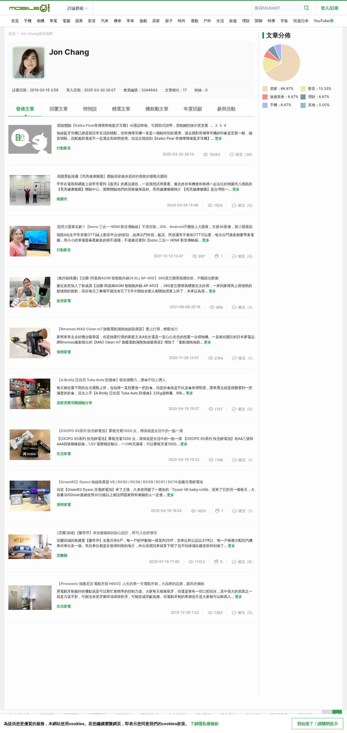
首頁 (15, 20)
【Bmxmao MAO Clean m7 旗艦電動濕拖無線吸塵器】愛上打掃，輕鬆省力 (117, 329)
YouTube (321, 20)
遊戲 (143, 20)
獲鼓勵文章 (157, 108)
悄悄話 (90, 108)
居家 (156, 20)
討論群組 (75, 8)
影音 (92, 20)
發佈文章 (25, 108)
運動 (194, 20)
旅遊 (233, 20)
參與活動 (226, 108)
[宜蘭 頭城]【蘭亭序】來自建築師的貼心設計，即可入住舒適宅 (107, 532)
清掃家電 (64, 352)
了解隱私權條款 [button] (204, 723)
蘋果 (79, 20)
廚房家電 (64, 300)
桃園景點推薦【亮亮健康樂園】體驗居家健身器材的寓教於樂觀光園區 (112, 176)
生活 (220, 20)
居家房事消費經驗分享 (74, 402)
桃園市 (62, 199)
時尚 (181, 20)
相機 (40, 20)
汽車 (104, 20)
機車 (117, 20)
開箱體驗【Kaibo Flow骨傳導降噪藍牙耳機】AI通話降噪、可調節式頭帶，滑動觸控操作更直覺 (132, 125)
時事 (271, 20)
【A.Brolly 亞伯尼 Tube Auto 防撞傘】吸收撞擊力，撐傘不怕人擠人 (111, 380)
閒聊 (258, 20)
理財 (246, 20)
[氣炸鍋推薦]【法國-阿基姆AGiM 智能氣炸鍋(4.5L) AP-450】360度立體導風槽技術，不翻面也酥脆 (137, 278)
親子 (169, 20)
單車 (130, 20)
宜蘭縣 (62, 555)
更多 (218, 138)
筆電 (53, 20)
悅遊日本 (301, 20)
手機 (27, 20)
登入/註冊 (330, 7)
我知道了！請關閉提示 (317, 723)
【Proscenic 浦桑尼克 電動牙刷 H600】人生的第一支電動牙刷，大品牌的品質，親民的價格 (130, 583)
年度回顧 (193, 108)
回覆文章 (59, 108)
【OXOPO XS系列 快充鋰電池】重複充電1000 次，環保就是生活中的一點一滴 (120, 430)
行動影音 (64, 148)
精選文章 (121, 108)
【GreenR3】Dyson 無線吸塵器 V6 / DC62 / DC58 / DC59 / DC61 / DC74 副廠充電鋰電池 (130, 482)
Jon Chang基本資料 (37, 33)
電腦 (66, 20)
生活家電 (64, 453)
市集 (284, 20)
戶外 (207, 20)
